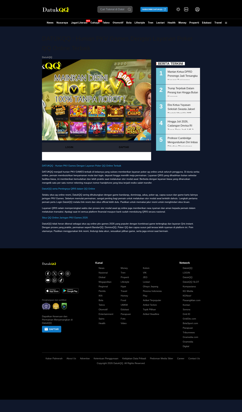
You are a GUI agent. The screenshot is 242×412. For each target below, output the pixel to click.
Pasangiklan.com (192, 300)
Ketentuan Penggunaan (106, 358)
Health (171, 22)
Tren (150, 22)
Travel (218, 22)
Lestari (160, 23)
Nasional (103, 272)
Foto (123, 318)
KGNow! (187, 295)
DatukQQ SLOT (191, 282)
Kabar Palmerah (54, 358)
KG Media (188, 291)
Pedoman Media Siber (161, 358)
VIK (145, 272)
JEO (145, 277)
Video (124, 323)
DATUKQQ (47, 171)
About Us (71, 358)
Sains (101, 318)
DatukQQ (47, 57)
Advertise (85, 358)
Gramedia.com (190, 337)
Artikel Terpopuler (152, 300)
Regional (103, 286)
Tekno (106, 22)
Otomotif (118, 22)
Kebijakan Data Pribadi (134, 358)
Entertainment (106, 314)
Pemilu (102, 291)
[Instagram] (67, 273)
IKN (100, 295)
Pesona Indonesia (152, 291)
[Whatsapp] (54, 280)
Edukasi (206, 22)
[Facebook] (48, 273)
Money (182, 22)
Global (102, 277)
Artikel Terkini (150, 305)
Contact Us (194, 358)
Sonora (186, 309)
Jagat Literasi (79, 22)
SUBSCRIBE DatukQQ (152, 9)
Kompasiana (189, 286)
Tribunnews (189, 332)
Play (145, 295)
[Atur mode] (178, 9)
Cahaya (94, 22)
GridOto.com (189, 318)
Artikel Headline (151, 314)
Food (123, 300)
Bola (129, 22)
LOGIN (69, 147)
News (50, 22)
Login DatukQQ (64, 202)
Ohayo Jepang (150, 286)
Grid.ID (186, 314)
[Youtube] (48, 280)
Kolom (146, 268)
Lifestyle (139, 22)
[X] (54, 273)
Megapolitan (105, 282)
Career (180, 358)
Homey (124, 295)
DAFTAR (124, 147)
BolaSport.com (190, 323)
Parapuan (126, 314)
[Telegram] (61, 273)
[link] (186, 9)
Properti (194, 22)
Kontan (186, 305)
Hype (123, 286)
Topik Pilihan (149, 309)
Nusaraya (62, 22)
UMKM (124, 305)
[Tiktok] (61, 280)
